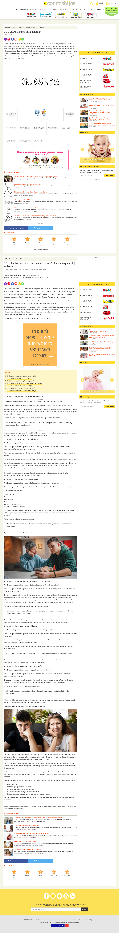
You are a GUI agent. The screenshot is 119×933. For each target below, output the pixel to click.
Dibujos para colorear (31, 27)
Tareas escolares (80, 9)
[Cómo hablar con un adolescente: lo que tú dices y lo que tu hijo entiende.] (8, 179)
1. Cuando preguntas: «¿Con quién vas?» (21, 376)
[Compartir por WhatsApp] (23, 39)
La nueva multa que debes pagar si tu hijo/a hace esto (102, 354)
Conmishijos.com (91, 920)
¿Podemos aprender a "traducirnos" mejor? (22, 391)
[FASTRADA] (25, 141)
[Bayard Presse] (58, 925)
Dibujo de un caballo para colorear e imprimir (27, 184)
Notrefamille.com (38, 920)
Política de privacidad (47, 917)
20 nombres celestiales (97, 391)
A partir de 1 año (86, 58)
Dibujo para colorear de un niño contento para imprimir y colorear (33, 208)
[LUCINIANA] (11, 141)
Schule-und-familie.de (78, 920)
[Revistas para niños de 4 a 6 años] (46, 15)
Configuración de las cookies (94, 917)
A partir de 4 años (86, 64)
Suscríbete (110, 175)
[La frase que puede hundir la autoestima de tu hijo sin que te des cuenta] (84, 337)
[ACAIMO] (39, 141)
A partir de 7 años (86, 69)
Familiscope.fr (56, 920)
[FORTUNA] (39, 128)
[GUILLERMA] (69, 114)
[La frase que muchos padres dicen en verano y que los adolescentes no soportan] (8, 820)
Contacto (67, 917)
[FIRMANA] (52, 128)
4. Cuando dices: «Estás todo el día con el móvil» (24, 383)
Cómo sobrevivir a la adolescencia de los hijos (28, 849)
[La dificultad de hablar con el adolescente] (8, 828)
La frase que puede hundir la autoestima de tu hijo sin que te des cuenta (102, 336)
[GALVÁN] (66, 128)
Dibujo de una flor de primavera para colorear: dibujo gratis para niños (35, 216)
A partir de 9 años (86, 75)
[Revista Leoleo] (108, 70)
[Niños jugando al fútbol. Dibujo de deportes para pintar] (8, 202)
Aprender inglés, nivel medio (86, 87)
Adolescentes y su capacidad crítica (25, 841)
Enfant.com (47, 920)
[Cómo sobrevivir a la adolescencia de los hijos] (8, 852)
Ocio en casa (52, 9)
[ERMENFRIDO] (11, 128)
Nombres (34, 9)
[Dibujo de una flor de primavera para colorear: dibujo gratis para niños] (8, 218)
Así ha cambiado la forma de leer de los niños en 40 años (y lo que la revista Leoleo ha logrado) (102, 105)
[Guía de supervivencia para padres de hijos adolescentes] (8, 836)
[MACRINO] (25, 128)
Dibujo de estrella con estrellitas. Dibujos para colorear (30, 192)
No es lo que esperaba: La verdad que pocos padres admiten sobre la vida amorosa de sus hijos (100, 348)
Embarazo (23, 9)
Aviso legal (27, 917)
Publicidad (36, 917)
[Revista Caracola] (108, 64)
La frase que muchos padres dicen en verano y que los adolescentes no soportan (38, 817)
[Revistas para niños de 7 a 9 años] (61, 15)
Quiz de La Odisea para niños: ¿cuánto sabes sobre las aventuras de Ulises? (100, 118)
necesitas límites (64, 447)
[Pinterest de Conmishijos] (9, 39)
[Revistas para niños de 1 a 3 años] (31, 15)
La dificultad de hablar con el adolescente (26, 825)
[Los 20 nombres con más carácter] (97, 149)
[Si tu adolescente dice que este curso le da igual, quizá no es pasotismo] (84, 331)
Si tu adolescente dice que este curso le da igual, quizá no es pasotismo (101, 330)
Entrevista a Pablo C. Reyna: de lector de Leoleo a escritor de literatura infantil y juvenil (101, 112)
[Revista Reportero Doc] (108, 75)
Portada (8, 27)
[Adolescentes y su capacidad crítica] (8, 844)
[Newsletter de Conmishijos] (19, 39)
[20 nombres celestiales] (97, 379)
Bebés (42, 9)
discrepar (69, 680)
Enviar (84, 909)
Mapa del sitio (59, 917)
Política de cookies (77, 917)
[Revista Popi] (108, 59)
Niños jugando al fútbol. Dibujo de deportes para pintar (30, 200)
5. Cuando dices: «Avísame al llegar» (20, 386)
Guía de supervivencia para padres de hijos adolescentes (31, 833)
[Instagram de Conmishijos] (5, 39)
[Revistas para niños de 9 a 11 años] (76, 15)
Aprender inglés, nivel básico (86, 81)
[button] (82, 149)
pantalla (71, 600)
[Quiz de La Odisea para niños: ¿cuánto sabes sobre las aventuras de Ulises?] (84, 119)
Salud (92, 9)
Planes (100, 9)
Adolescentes (23, 259)
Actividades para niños (18, 27)
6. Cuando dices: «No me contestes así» (21, 388)
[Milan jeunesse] (67, 925)
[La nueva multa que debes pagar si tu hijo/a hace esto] (84, 355)
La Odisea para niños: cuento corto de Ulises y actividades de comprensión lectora (102, 124)
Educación (65, 9)
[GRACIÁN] (11, 114)
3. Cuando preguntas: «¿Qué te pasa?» (20, 381)
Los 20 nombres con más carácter (97, 161)
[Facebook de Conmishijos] (12, 39)
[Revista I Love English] (108, 87)
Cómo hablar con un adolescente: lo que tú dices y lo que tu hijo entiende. (36, 176)
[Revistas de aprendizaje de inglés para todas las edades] (91, 15)
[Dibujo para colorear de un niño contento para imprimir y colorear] (8, 210)
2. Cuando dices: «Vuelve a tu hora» (19, 378)
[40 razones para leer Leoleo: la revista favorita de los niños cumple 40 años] (84, 100)
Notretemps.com (66, 920)
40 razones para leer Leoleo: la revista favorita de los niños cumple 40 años (100, 99)
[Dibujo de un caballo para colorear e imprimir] (8, 186)
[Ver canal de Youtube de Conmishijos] (16, 39)
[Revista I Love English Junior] (108, 81)
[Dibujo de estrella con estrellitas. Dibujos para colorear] (8, 194)
